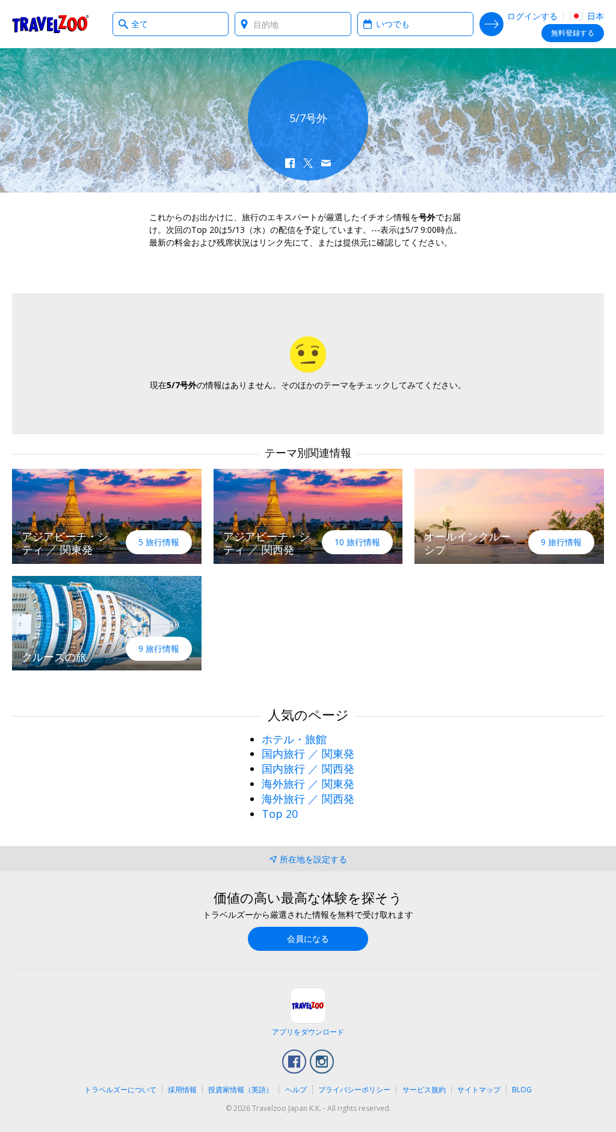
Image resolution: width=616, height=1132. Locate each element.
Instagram (322, 1062)
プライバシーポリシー (354, 1089)
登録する (572, 33)
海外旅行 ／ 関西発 (308, 798)
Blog (522, 1089)
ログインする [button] (532, 16)
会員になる (308, 938)
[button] (290, 163)
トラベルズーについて (120, 1089)
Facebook (294, 1062)
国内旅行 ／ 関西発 (308, 768)
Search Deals (491, 24)
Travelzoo (50, 24)
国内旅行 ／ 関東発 (308, 753)
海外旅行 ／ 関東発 (308, 783)
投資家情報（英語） (240, 1089)
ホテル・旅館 (294, 739)
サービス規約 (424, 1089)
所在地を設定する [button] (313, 859)
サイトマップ (478, 1089)
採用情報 (182, 1089)
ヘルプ (296, 1089)
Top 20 (280, 813)
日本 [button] (594, 16)
